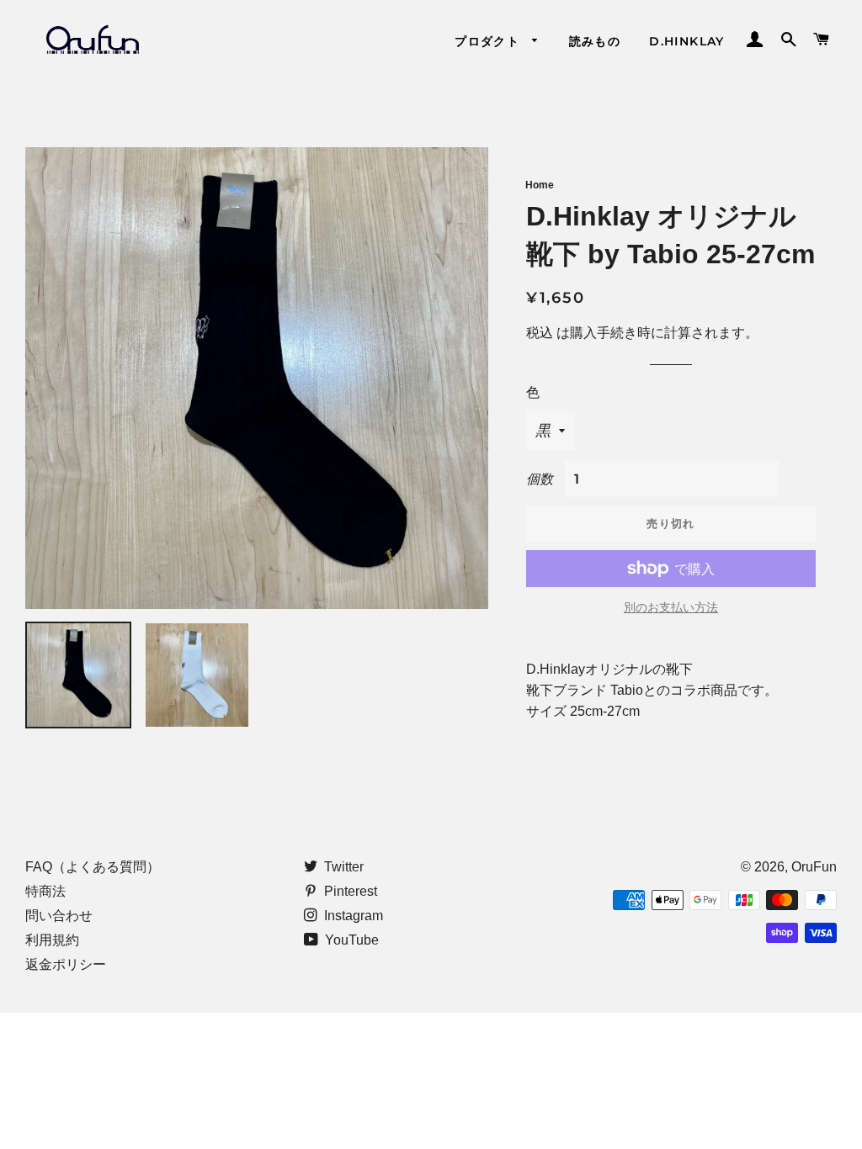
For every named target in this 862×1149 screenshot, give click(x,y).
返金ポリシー (65, 964)
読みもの (595, 41)
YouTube (350, 940)
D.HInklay (687, 41)
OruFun (814, 867)
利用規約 (52, 940)
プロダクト (489, 41)
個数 (539, 479)
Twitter (342, 867)
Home (539, 185)
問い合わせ (59, 915)
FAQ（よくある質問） (92, 867)
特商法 (45, 891)
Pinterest (349, 891)
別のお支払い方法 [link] (671, 607)
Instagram (352, 915)
